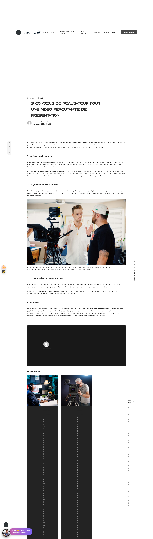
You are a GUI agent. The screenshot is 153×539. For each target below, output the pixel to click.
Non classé (30, 98)
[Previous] (133, 401)
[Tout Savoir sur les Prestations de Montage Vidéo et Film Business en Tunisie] (42, 390)
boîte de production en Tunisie (53, 173)
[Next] (138, 401)
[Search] (6, 524)
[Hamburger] (18, 32)
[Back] (18, 83)
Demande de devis (128, 32)
